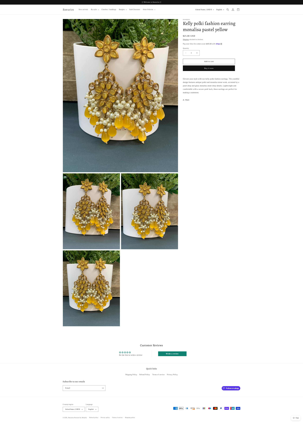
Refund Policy (144, 375)
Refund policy (93, 417)
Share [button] (187, 100)
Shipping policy (130, 417)
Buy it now (209, 68)
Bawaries (71, 417)
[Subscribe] (102, 388)
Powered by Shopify (80, 417)
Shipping (186, 39)
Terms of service (158, 375)
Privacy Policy (172, 375)
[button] (94, 9)
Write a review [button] (172, 354)
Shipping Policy (131, 375)
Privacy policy (105, 417)
